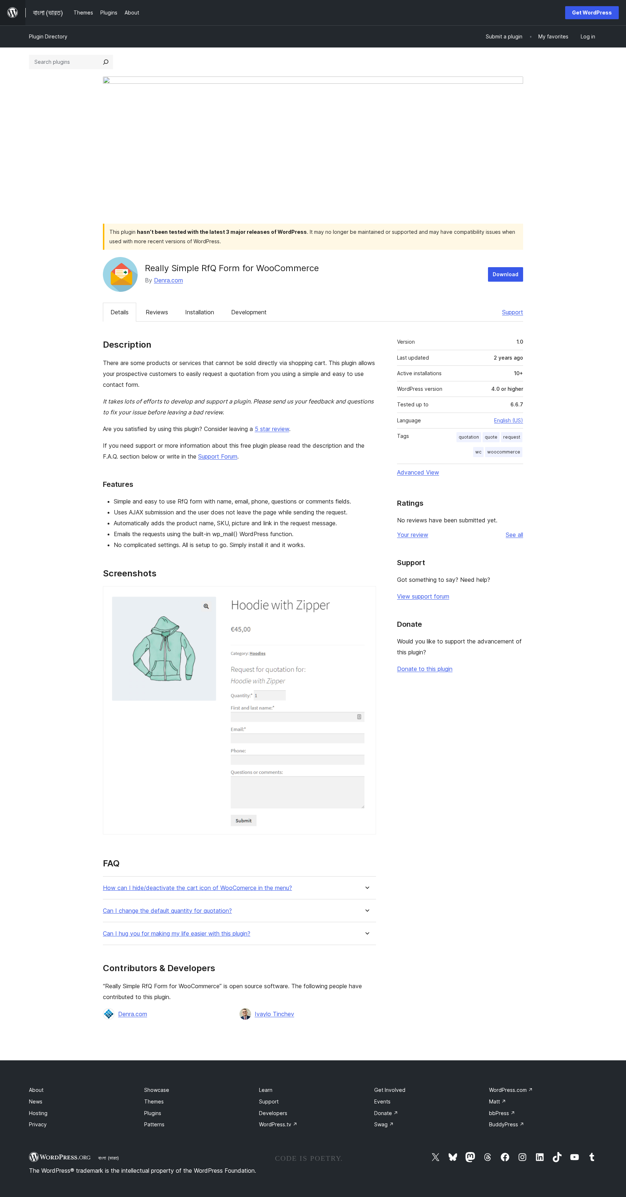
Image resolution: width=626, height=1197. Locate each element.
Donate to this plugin (424, 668)
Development (249, 312)
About (36, 1090)
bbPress (502, 1113)
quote (491, 437)
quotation (469, 437)
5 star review (272, 428)
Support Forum (217, 456)
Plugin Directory (48, 36)
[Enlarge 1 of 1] (366, 596)
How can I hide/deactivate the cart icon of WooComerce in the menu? (197, 888)
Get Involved (389, 1090)
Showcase (156, 1090)
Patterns (154, 1124)
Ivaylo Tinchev (274, 1014)
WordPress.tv (278, 1124)
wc (478, 452)
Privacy (38, 1124)
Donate (386, 1113)
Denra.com (168, 280)
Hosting (38, 1113)
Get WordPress (592, 12)
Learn (265, 1090)
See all (514, 534)
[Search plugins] (106, 62)
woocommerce (503, 452)
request (511, 437)
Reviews (157, 312)
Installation (199, 312)
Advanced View (418, 472)
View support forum (423, 596)
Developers (273, 1113)
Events (382, 1101)
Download (505, 274)
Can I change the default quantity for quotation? (167, 910)
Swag (384, 1124)
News (35, 1101)
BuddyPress (506, 1124)
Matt (497, 1101)
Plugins (152, 1113)
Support (512, 312)
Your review (412, 534)
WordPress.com (511, 1090)
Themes (154, 1101)
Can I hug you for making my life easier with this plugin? (176, 933)
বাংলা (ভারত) (108, 1158)
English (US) (508, 420)
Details (119, 312)
